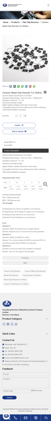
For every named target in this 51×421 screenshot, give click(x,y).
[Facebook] (3, 324)
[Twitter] (12, 324)
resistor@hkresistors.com (19, 358)
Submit (9, 398)
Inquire (17, 125)
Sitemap (29, 411)
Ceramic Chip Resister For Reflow (16, 284)
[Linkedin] (7, 324)
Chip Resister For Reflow (32, 275)
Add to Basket (18, 131)
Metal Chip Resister (11, 275)
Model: (6, 142)
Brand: (6, 145)
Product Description (11, 151)
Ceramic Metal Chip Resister (35, 271)
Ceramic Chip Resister (12, 271)
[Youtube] (16, 324)
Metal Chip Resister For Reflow (15, 280)
